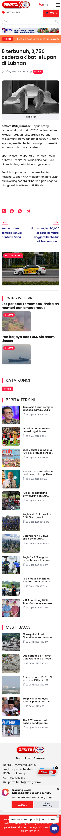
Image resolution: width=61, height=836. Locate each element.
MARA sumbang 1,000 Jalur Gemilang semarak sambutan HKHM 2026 (37, 602)
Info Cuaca (13, 12)
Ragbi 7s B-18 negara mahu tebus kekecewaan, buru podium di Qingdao (38, 559)
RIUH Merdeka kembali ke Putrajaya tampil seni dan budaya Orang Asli (38, 451)
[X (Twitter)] (4, 211)
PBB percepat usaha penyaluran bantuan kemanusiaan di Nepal (36, 494)
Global (38, 71)
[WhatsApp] (20, 211)
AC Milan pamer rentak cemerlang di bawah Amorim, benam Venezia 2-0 (37, 430)
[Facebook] (12, 211)
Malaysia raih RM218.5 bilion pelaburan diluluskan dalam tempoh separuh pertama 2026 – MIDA (38, 537)
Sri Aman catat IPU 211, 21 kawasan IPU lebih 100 (37, 679)
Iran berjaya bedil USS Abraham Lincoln (28, 339)
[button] (57, 5)
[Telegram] (28, 211)
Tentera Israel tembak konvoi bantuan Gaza (12, 233)
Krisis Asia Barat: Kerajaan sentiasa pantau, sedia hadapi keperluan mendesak (38, 408)
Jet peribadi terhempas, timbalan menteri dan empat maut (30, 306)
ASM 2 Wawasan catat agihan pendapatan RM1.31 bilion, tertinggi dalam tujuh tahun (36, 721)
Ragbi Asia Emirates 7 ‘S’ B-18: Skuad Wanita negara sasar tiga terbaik (38, 516)
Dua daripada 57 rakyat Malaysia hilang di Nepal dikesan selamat (37, 657)
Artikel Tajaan (13, 255)
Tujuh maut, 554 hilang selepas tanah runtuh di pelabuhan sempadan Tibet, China (37, 580)
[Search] (56, 21)
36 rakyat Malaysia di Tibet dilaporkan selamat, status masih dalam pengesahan (38, 636)
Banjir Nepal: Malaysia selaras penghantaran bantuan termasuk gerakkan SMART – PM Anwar (36, 700)
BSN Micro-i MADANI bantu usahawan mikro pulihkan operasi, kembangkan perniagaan (38, 473)
